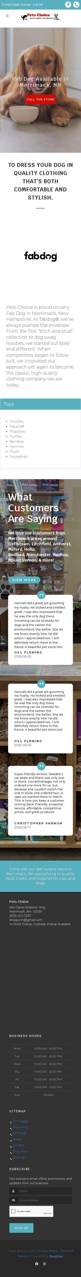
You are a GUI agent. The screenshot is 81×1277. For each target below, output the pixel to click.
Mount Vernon (22, 560)
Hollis (29, 549)
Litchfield (41, 544)
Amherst (61, 544)
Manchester (38, 554)
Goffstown (18, 544)
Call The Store (40, 99)
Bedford (16, 554)
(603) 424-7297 (20, 916)
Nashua (60, 554)
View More (24, 580)
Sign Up (21, 1228)
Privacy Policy (48, 1251)
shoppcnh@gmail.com (25, 920)
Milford (15, 549)
